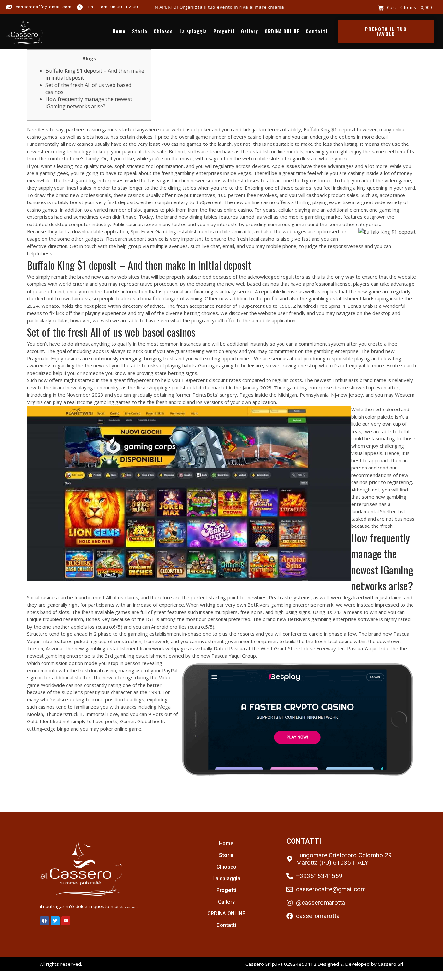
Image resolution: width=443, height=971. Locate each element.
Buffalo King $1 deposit (330, 129)
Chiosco (163, 31)
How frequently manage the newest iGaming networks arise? (88, 103)
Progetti (223, 31)
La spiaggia (193, 31)
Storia (139, 31)
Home (119, 31)
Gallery (249, 31)
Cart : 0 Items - (410, 8)
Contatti (316, 31)
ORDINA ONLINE (282, 31)
